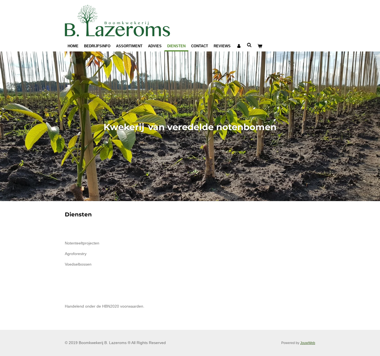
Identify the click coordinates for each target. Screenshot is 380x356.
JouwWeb (307, 343)
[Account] (238, 46)
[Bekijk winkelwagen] (260, 46)
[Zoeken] (249, 45)
